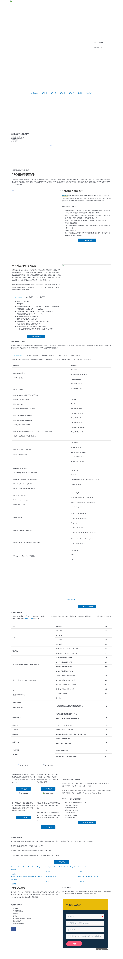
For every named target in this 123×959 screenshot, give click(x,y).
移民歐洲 (62, 93)
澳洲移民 (65, 196)
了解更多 (13, 874)
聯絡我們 (89, 93)
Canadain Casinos (84, 867)
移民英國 (53, 93)
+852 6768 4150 (99, 42)
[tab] (18, 297)
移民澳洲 (44, 93)
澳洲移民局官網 (28, 619)
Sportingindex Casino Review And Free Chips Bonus (61, 867)
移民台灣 (71, 93)
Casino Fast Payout (51, 876)
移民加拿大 (34, 93)
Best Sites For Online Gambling (88, 876)
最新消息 (80, 93)
